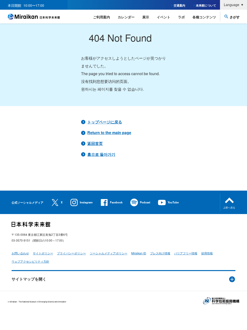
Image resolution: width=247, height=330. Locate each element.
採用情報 (207, 253)
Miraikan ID (138, 253)
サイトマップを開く (29, 279)
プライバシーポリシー (71, 253)
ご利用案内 (101, 16)
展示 (145, 16)
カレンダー (126, 16)
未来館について (206, 5)
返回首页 (95, 143)
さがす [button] (235, 16)
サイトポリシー (43, 253)
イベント (163, 16)
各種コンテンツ (204, 16)
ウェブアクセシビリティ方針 (30, 261)
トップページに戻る (104, 122)
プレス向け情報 (160, 253)
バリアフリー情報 (185, 253)
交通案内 (179, 5)
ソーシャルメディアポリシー (108, 253)
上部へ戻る (229, 207)
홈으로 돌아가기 (101, 154)
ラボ (181, 16)
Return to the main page (109, 132)
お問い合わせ (20, 253)
